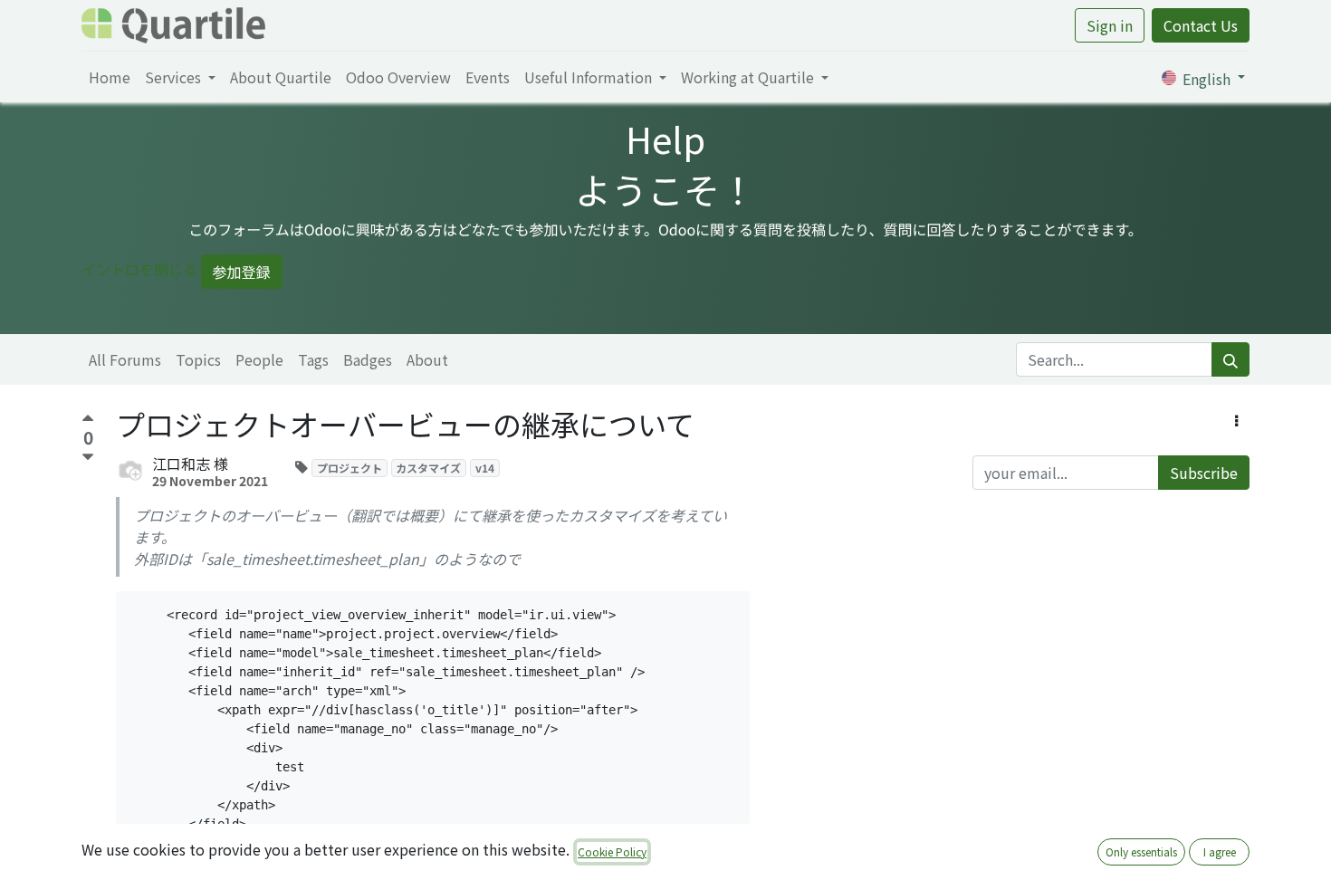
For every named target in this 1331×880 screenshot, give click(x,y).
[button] (1236, 420)
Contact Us (1200, 25)
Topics (198, 359)
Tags (313, 359)
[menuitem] (109, 77)
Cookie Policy (612, 851)
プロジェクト (349, 467)
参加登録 (242, 271)
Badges (367, 359)
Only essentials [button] (1141, 851)
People (259, 359)
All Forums (125, 359)
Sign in (1110, 25)
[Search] (1230, 359)
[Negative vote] (87, 457)
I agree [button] (1219, 851)
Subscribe (1204, 472)
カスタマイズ (428, 467)
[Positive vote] (87, 420)
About (427, 359)
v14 (484, 467)
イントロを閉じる (139, 269)
